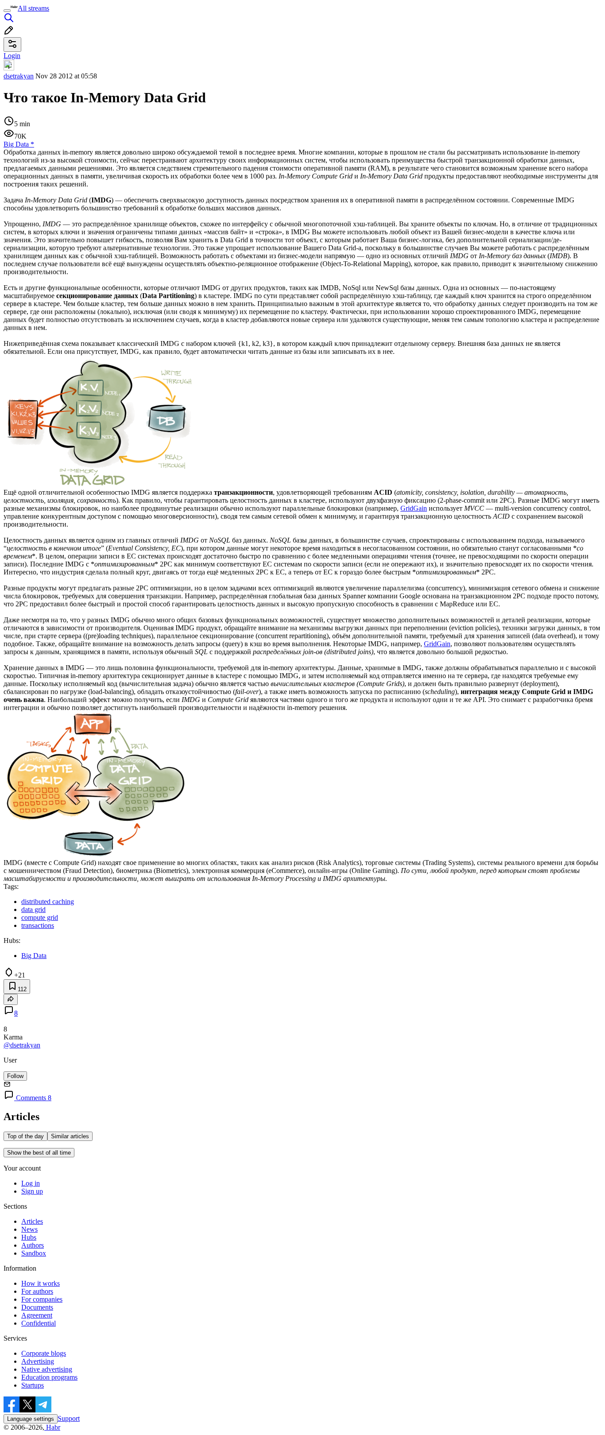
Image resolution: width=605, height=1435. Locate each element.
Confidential (38, 1323)
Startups (32, 1385)
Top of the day (25, 1136)
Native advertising (46, 1369)
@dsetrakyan (22, 1045)
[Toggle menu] (7, 10)
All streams (33, 8)
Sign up (32, 1191)
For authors (37, 1291)
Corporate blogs (43, 1353)
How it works (40, 1283)
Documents (37, 1307)
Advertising (37, 1361)
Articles (32, 1221)
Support (69, 1418)
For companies (41, 1299)
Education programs (49, 1377)
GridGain (413, 508)
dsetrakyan (19, 76)
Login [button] (12, 55)
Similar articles (70, 1136)
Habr (52, 1427)
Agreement (36, 1315)
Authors (32, 1245)
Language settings (30, 1419)
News (29, 1229)
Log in (30, 1183)
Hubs (28, 1237)
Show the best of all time (39, 1152)
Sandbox (33, 1253)
